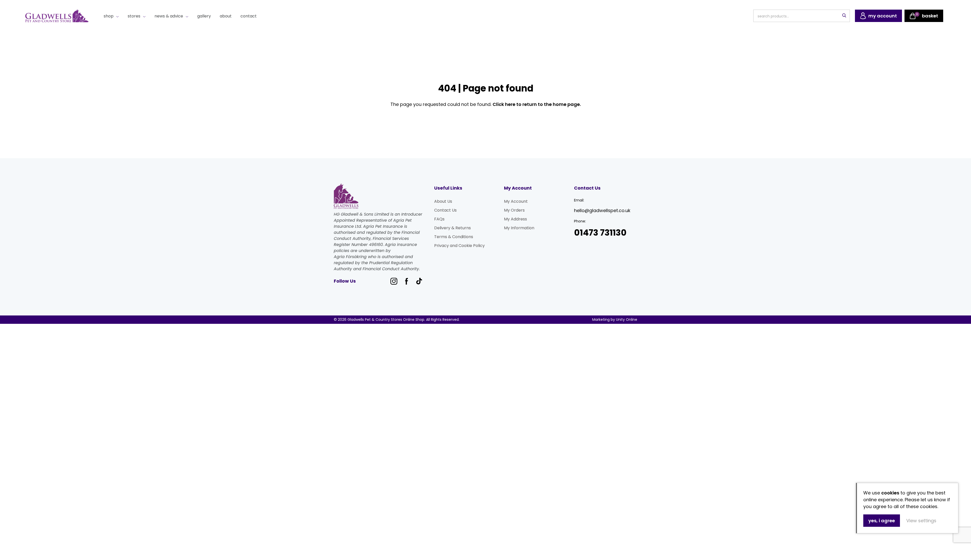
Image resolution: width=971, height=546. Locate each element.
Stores (134, 16)
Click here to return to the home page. (537, 104)
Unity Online (626, 319)
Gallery (204, 16)
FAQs (439, 219)
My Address (515, 219)
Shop (109, 16)
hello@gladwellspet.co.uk (602, 210)
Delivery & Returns (452, 228)
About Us (443, 201)
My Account (516, 201)
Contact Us (445, 210)
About (226, 16)
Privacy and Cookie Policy (459, 245)
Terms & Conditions (453, 237)
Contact (248, 16)
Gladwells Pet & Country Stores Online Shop (57, 16)
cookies (890, 493)
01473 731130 (600, 232)
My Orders (514, 210)
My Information (519, 228)
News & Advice (169, 16)
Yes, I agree (881, 520)
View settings (921, 520)
